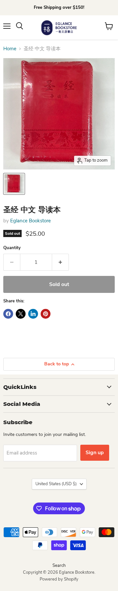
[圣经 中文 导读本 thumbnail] (14, 183)
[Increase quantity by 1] (60, 262)
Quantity (12, 248)
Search (59, 565)
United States (56, 484)
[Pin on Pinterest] (45, 314)
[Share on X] (21, 314)
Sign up (95, 452)
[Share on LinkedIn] (33, 314)
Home (9, 49)
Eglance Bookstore (30, 220)
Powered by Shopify (59, 579)
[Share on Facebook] (8, 314)
